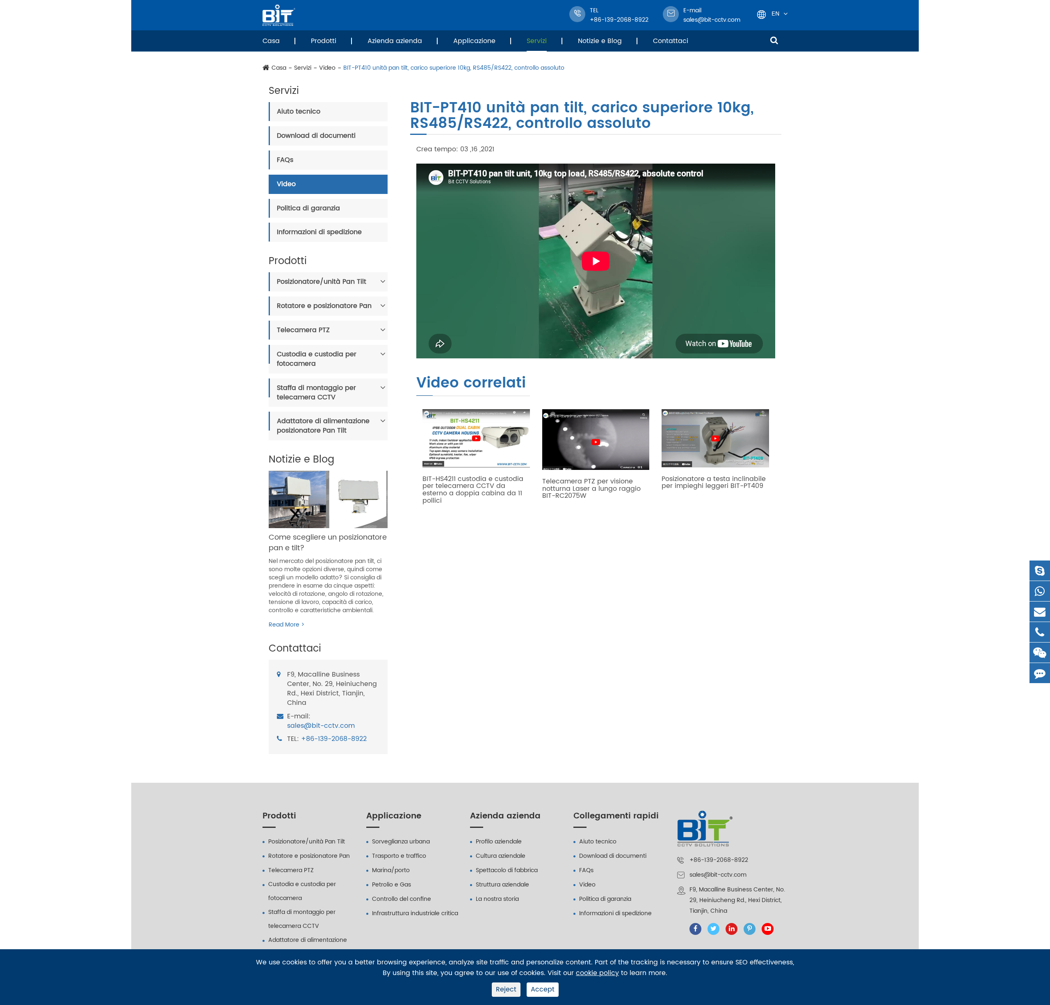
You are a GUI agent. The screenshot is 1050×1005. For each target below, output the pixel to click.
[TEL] (1039, 632)
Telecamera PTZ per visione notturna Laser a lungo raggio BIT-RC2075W (591, 489)
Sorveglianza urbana (401, 841)
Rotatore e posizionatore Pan (324, 306)
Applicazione (474, 41)
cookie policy (597, 973)
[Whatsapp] (1039, 591)
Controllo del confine (401, 899)
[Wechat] (1039, 653)
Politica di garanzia (308, 208)
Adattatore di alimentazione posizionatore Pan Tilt (323, 426)
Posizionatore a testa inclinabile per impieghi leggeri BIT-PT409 (714, 483)
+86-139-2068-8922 (334, 739)
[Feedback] (1039, 673)
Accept (543, 989)
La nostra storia (497, 899)
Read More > (286, 625)
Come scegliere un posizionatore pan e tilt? (328, 542)
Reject (506, 989)
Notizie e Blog (600, 41)
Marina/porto (391, 870)
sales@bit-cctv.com (711, 15)
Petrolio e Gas (391, 884)
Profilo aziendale (499, 841)
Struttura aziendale (502, 884)
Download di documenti (316, 135)
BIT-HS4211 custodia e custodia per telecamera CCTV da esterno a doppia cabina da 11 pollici (472, 490)
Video (327, 68)
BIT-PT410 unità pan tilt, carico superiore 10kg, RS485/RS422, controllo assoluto (453, 68)
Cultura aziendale (500, 856)
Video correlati (471, 384)
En (775, 13)
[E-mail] (1039, 612)
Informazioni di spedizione (319, 232)
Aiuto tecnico (298, 111)
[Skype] (1039, 571)
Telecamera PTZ (303, 330)
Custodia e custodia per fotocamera (316, 359)
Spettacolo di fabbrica (507, 870)
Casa (271, 41)
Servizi (537, 41)
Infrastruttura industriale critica (415, 913)
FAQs (285, 160)
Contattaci (670, 41)
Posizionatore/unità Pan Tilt (321, 281)
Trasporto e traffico (399, 856)
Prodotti (323, 41)
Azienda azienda (395, 41)
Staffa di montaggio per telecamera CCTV (316, 393)
